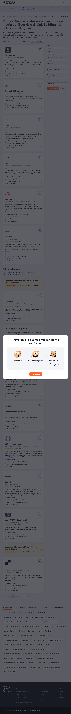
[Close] (65, 337)
